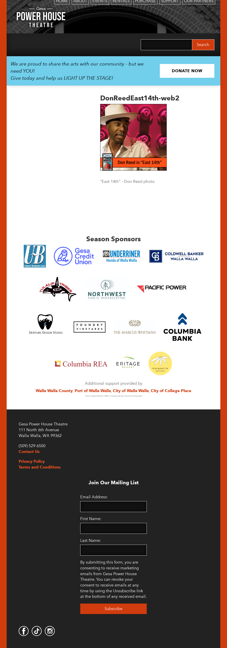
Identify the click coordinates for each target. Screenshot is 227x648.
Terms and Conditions (40, 467)
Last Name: (90, 540)
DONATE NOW (187, 70)
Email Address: (94, 496)
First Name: (90, 518)
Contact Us (29, 451)
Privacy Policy (32, 461)
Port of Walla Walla (93, 390)
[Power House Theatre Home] (41, 10)
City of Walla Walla (131, 390)
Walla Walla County (54, 390)
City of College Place (171, 390)
